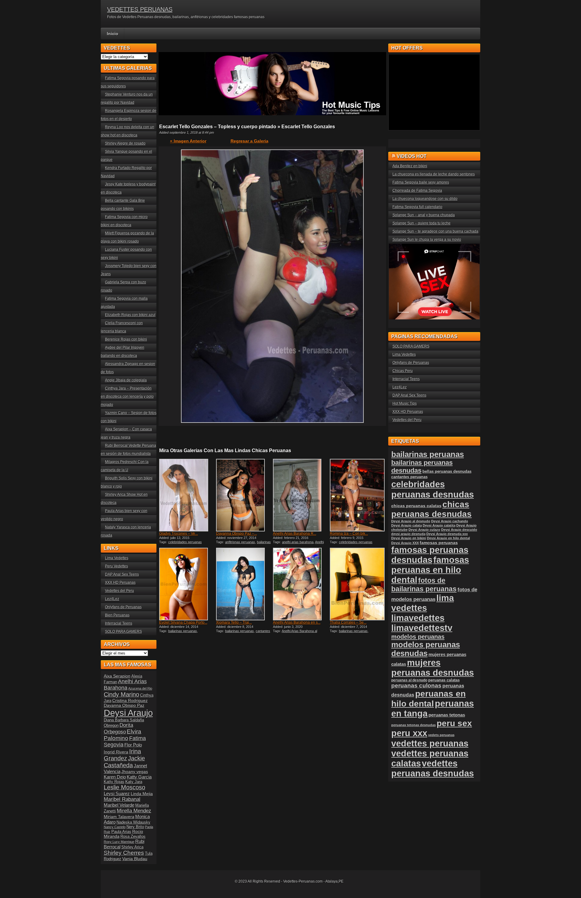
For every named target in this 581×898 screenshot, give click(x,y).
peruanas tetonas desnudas (413, 725)
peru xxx (409, 733)
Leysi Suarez (117, 793)
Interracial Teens (118, 623)
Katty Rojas (114, 782)
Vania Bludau (134, 858)
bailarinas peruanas (182, 631)
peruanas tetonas (446, 714)
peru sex (454, 723)
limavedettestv (421, 628)
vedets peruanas (441, 735)
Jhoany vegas (134, 771)
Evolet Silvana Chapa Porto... (183, 622)
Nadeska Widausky (133, 822)
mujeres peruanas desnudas (432, 668)
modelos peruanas (418, 636)
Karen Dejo (115, 776)
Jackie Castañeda (124, 762)
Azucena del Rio (140, 688)
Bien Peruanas (117, 615)
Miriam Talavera (119, 816)
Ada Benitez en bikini (409, 166)
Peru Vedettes (116, 566)
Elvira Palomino (122, 734)
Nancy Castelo (115, 827)
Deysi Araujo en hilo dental (448, 538)
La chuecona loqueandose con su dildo (425, 199)
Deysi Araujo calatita (439, 525)
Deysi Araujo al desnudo (410, 521)
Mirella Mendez (134, 811)
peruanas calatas (444, 680)
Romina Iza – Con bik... (349, 533)
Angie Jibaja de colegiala (126, 380)
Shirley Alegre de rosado (125, 143)
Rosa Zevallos (133, 836)
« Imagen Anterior (188, 141)
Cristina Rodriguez (130, 700)
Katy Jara (133, 782)
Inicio (112, 33)
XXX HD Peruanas (120, 582)
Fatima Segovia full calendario (417, 207)
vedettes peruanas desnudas (432, 768)
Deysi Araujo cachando (449, 521)
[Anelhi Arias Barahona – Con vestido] (301, 495)
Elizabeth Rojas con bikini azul (130, 315)
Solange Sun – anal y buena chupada (423, 215)
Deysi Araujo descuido (459, 529)
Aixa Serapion (117, 676)
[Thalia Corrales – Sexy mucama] (358, 584)
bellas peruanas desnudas (446, 471)
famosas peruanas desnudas (429, 555)
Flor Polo (133, 744)
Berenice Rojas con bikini (126, 339)
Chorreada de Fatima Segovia (417, 190)
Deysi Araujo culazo (424, 529)
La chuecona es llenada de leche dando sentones (433, 174)
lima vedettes (422, 603)
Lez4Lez (112, 599)
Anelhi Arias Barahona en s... (296, 622)
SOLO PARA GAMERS (123, 631)
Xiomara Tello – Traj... (234, 622)
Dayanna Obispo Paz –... (236, 533)
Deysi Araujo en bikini (408, 538)
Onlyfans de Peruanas (123, 607)
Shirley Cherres (124, 853)
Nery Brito (135, 827)
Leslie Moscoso (124, 787)
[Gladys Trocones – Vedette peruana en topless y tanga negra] (187, 495)
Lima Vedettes (116, 558)
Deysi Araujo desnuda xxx (447, 534)
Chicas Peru (402, 371)
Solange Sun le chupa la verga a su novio (426, 239)
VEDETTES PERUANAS (139, 9)
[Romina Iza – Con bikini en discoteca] (358, 495)
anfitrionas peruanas (240, 542)
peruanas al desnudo (409, 680)
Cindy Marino (121, 694)
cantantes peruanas (409, 477)
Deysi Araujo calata (406, 525)
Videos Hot (412, 156)
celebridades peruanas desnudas (432, 489)
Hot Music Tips (404, 403)
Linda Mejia (142, 793)
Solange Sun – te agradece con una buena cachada (435, 231)
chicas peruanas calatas (416, 506)
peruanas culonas (416, 685)
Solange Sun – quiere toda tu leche (421, 223)
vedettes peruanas (429, 743)
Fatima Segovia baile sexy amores (420, 182)
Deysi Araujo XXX (405, 543)
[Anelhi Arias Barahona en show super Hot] (301, 584)
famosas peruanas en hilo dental (430, 570)
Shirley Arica (132, 847)
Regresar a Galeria (249, 141)
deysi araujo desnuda (408, 534)
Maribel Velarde (119, 805)
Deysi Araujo (128, 713)
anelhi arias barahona (297, 542)
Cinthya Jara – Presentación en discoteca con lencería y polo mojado (127, 396)
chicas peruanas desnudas (431, 509)
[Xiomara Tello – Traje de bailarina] (244, 584)
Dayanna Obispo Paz (124, 705)
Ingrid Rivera (116, 751)
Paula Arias (121, 832)
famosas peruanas (439, 542)
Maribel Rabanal (122, 799)
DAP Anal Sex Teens (122, 574)
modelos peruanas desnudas (425, 649)
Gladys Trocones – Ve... (178, 533)
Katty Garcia (139, 776)
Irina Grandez (122, 755)
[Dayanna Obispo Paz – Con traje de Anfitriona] (244, 495)
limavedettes (418, 618)
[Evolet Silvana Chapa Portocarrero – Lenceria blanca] (187, 584)
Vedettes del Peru (119, 591)
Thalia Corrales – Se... (348, 622)
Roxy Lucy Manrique (119, 842)
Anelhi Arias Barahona (125, 684)
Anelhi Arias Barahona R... (294, 533)
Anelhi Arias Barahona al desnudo (298, 543)
